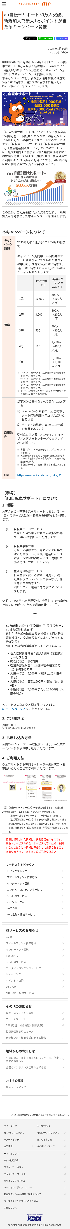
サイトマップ (10, 1125)
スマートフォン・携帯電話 (22, 877)
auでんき (12, 908)
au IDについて (44, 1125)
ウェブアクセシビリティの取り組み (21, 1200)
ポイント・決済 (15, 902)
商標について (10, 1207)
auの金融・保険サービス (21, 914)
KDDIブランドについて (48, 1132)
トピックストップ (17, 871)
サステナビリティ (12, 1139)
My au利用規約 (11, 1160)
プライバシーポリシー (14, 1167)
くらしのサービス (17, 895)
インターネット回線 (18, 883)
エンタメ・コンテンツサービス (24, 889)
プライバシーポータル (14, 1173)
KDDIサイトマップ (46, 1146)
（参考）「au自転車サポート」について (30, 495)
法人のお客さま (44, 1139)
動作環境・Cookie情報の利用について (22, 1194)
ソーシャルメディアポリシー (18, 1187)
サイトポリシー (11, 1153)
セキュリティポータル (14, 1180)
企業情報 (8, 1146)
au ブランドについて (14, 1132)
